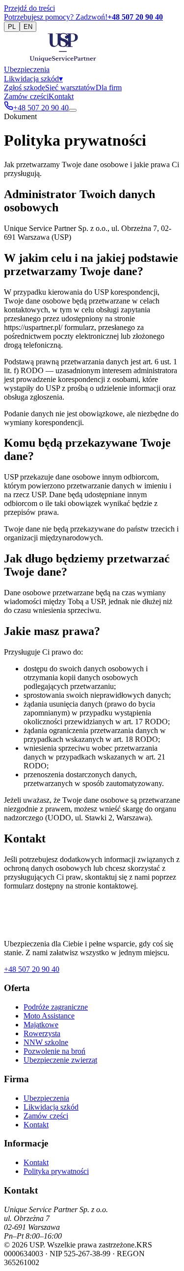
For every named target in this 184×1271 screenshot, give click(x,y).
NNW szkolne (46, 1042)
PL (12, 26)
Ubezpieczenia (27, 69)
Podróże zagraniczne (56, 1007)
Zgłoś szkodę (24, 87)
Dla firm (109, 87)
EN (28, 26)
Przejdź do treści (29, 8)
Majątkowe (41, 1024)
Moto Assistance (49, 1016)
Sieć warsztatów (70, 87)
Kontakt (61, 96)
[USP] (63, 60)
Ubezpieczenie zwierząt (60, 1060)
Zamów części (26, 96)
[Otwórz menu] (73, 110)
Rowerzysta (42, 1033)
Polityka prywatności (56, 1171)
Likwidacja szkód (33, 79)
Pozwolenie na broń (54, 1051)
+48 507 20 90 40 (31, 969)
